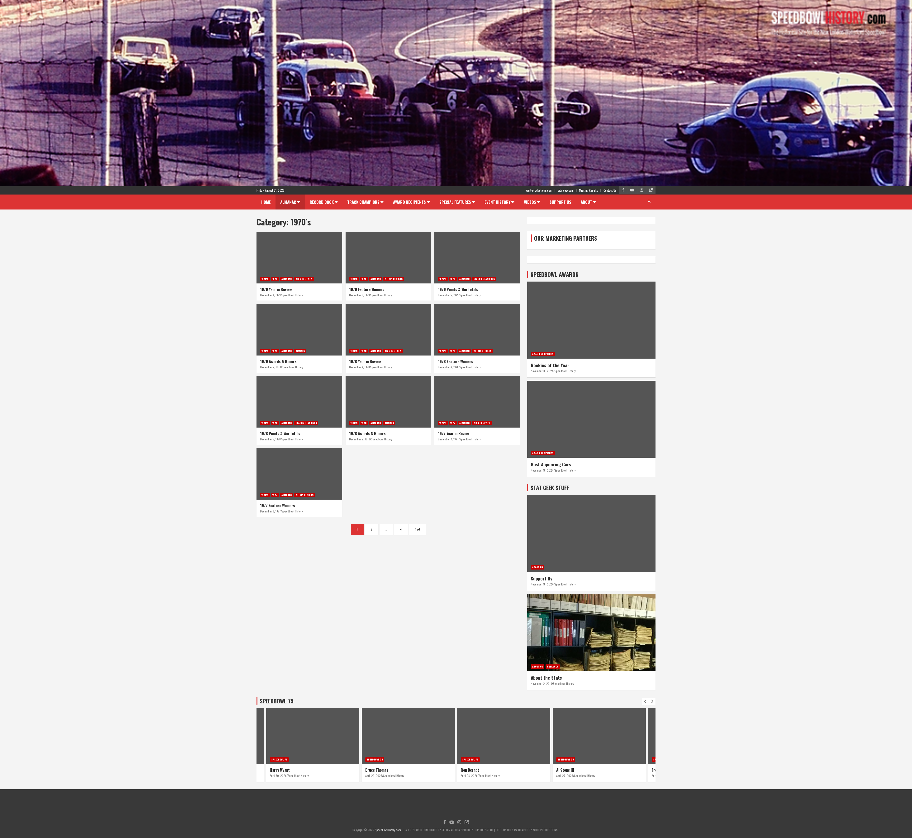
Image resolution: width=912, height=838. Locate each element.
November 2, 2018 (541, 684)
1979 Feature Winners (366, 289)
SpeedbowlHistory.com (388, 830)
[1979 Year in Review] (299, 258)
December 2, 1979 (270, 367)
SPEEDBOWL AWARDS (554, 274)
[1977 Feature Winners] (299, 474)
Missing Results (588, 190)
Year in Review (304, 279)
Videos (530, 202)
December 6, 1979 (359, 295)
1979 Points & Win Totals (458, 289)
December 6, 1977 (270, 511)
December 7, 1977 (448, 439)
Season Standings (484, 279)
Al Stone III (470, 770)
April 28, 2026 (373, 776)
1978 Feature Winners (455, 361)
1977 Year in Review (454, 433)
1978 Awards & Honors (367, 433)
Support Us (560, 202)
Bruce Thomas (281, 770)
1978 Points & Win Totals (280, 433)
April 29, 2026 (278, 776)
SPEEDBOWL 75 (277, 701)
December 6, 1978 (448, 367)
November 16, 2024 (542, 371)
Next (417, 529)
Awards (300, 351)
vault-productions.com (539, 190)
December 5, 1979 (448, 295)
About (586, 202)
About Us (537, 567)
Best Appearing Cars (551, 464)
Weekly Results (394, 279)
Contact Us (610, 190)
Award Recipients (409, 202)
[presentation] (645, 701)
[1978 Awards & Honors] (388, 402)
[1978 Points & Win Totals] (299, 402)
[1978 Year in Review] (388, 330)
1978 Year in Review (365, 361)
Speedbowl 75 (279, 759)
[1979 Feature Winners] (388, 258)
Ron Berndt (374, 770)
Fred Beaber (566, 770)
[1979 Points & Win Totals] (477, 258)
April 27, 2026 (469, 776)
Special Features (455, 202)
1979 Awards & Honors (278, 361)
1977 (452, 423)
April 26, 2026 (564, 776)
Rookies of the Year (550, 365)
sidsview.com (566, 190)
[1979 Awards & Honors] (299, 330)
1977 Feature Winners (277, 505)
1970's (264, 279)
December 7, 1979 (270, 295)
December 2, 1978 (359, 439)
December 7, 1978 (359, 367)
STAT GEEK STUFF (550, 487)
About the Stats (546, 677)
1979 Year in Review (276, 289)
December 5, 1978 (270, 439)
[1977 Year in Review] (477, 402)
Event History (497, 202)
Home (266, 202)
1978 (363, 351)
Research (552, 666)
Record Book (322, 202)
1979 (274, 279)
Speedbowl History (292, 295)
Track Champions (363, 202)
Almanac (288, 202)
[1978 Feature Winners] (477, 330)
